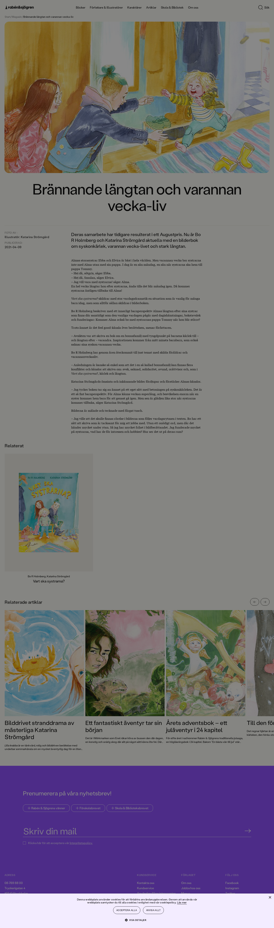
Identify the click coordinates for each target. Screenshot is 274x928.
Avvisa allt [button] (153, 910)
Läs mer (182, 902)
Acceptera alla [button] (126, 910)
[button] (137, 920)
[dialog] (137, 464)
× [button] (269, 897)
